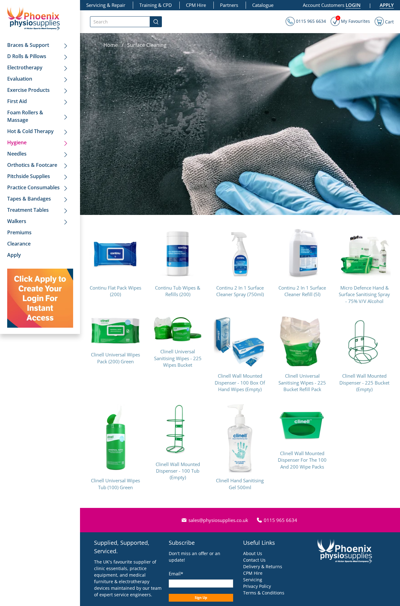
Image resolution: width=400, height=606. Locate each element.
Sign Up (201, 597)
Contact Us (254, 560)
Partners (229, 5)
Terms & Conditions (263, 593)
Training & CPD (155, 5)
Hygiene (17, 142)
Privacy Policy (257, 586)
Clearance (19, 243)
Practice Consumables (33, 187)
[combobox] (120, 21)
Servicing (252, 580)
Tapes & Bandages (29, 198)
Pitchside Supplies (28, 176)
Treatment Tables (28, 209)
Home (110, 44)
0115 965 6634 (310, 21)
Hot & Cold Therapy (30, 131)
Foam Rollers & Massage (25, 116)
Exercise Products (28, 90)
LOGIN (353, 5)
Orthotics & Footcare (32, 164)
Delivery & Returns (262, 566)
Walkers (16, 221)
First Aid (17, 101)
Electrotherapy (24, 67)
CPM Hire (196, 5)
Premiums (19, 232)
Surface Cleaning (147, 44)
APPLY (387, 5)
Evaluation (19, 78)
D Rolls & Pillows (26, 56)
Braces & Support (28, 45)
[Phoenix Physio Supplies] (33, 18)
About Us (252, 553)
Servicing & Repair (105, 5)
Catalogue (262, 5)
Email (176, 573)
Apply (14, 254)
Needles (17, 153)
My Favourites (353, 20)
